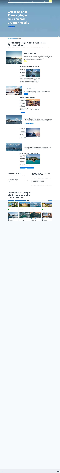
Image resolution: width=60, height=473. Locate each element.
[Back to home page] (9, 1)
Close (58, 471)
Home (8, 38)
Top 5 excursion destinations (14, 38)
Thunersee (58, 36)
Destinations (23, 1)
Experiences (28, 1)
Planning (32, 1)
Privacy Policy (2, 471)
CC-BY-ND (17, 217)
